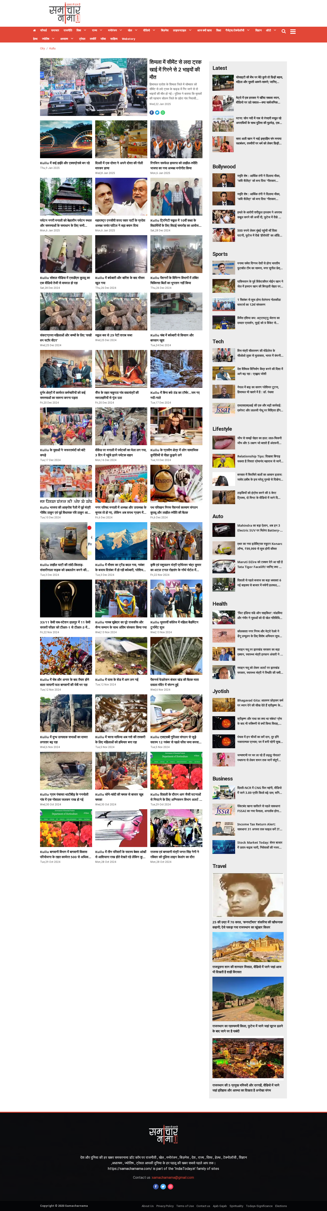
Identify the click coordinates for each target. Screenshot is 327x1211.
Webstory (128, 38)
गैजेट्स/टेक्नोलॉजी (235, 30)
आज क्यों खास (204, 30)
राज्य (94, 30)
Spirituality (236, 1206)
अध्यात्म (64, 38)
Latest (219, 68)
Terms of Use (185, 1206)
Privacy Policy (165, 1206)
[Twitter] (163, 1186)
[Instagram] (170, 1186)
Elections (281, 1206)
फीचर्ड (43, 30)
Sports (220, 254)
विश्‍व (79, 30)
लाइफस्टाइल (179, 30)
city (42, 48)
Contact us (203, 1206)
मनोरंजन (112, 30)
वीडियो (146, 30)
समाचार (55, 30)
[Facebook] (156, 1186)
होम (34, 31)
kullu (52, 48)
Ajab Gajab (220, 1206)
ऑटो (268, 30)
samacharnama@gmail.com (163, 1177)
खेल (130, 30)
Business (222, 779)
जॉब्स (103, 38)
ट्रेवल (82, 38)
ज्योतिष (45, 38)
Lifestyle (222, 429)
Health (219, 604)
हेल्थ (35, 38)
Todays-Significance (259, 1206)
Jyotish (220, 691)
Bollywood (224, 167)
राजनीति (68, 30)
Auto (217, 516)
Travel (219, 866)
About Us (148, 1206)
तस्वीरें (93, 38)
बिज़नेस (165, 30)
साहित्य (113, 38)
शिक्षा (218, 30)
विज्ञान (258, 30)
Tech (218, 341)
